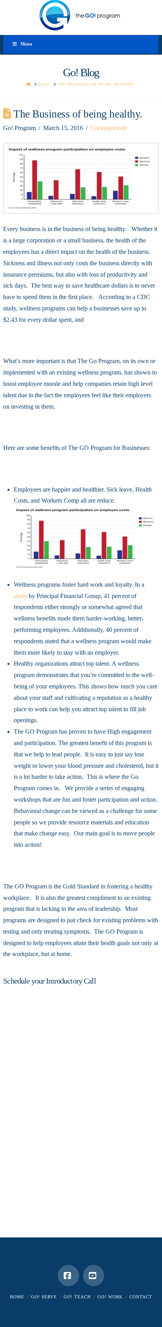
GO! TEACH (77, 1296)
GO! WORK (110, 1296)
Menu (26, 44)
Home (17, 1296)
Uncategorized (108, 128)
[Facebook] (68, 1275)
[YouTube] (93, 1275)
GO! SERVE (44, 1296)
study (20, 596)
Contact (140, 1296)
